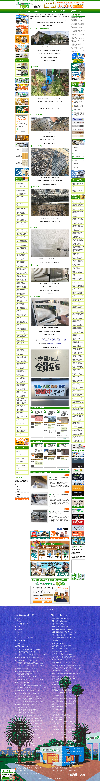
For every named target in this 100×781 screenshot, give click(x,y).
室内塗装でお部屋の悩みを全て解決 (58, 653)
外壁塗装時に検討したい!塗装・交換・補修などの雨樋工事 (62, 684)
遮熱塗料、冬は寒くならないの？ (58, 754)
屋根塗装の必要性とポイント (57, 642)
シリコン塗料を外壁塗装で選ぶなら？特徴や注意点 (22, 248)
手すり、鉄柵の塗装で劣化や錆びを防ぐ (21, 368)
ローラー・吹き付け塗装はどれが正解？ (77, 346)
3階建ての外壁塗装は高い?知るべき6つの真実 (78, 247)
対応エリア (19, 634)
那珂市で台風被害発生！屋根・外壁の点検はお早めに (77, 28)
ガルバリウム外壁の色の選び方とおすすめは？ (25, 688)
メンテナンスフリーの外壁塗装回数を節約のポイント (78, 258)
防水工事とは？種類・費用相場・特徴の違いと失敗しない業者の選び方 (30, 735)
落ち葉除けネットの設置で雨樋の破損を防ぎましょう (62, 687)
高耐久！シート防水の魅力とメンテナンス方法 (21, 403)
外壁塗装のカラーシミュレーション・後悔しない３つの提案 (28, 657)
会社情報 (18, 632)
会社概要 (80, 11)
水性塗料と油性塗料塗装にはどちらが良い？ (78, 328)
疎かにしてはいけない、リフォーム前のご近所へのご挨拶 (27, 666)
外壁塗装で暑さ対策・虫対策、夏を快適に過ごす (61, 714)
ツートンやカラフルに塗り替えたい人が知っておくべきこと (79, 114)
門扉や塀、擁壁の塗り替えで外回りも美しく (60, 651)
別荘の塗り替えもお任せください (78, 191)
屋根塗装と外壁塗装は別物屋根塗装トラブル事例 (22, 287)
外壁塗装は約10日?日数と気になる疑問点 (77, 237)
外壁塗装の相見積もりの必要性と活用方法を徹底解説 (26, 709)
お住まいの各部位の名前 (21, 226)
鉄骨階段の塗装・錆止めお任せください (21, 364)
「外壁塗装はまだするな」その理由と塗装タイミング (22, 204)
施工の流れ (54, 11)
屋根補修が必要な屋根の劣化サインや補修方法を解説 (62, 689)
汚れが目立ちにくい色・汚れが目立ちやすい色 (79, 106)
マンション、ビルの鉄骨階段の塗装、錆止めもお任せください (63, 692)
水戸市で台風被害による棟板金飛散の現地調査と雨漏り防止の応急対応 (77, 25)
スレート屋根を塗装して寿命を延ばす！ (59, 707)
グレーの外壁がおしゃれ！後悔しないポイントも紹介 (78, 402)
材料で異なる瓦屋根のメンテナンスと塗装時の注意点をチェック (64, 671)
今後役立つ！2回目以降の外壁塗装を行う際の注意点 (61, 649)
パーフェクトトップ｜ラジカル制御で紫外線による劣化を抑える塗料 (64, 721)
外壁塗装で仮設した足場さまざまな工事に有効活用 (78, 296)
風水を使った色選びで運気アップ (78, 102)
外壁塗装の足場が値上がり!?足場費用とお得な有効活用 (62, 715)
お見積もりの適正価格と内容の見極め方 (78, 230)
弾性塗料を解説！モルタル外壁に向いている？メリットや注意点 (28, 770)
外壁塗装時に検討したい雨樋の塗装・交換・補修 (21, 318)
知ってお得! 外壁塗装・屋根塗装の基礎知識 (25, 673)
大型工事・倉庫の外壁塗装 (57, 709)
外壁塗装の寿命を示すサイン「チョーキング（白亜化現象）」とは (29, 695)
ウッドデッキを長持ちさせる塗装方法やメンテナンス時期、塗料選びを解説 (66, 695)
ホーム (19, 11)
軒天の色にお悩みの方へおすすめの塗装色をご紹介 (22, 308)
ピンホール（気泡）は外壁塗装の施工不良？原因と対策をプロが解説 (29, 702)
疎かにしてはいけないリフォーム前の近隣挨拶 (78, 240)
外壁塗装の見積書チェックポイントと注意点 (78, 226)
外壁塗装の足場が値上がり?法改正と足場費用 (78, 300)
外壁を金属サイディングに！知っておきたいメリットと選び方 (63, 662)
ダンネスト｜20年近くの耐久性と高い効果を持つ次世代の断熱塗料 (64, 740)
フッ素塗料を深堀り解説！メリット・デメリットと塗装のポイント (29, 768)
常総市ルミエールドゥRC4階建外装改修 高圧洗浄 (77, 51)
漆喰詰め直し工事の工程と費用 (77, 339)
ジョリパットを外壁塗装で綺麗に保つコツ (78, 342)
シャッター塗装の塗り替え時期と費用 (21, 378)
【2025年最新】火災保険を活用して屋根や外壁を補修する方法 (63, 637)
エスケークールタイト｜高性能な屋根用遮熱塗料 (61, 732)
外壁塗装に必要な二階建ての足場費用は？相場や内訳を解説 (63, 717)
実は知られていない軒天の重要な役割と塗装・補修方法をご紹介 (64, 678)
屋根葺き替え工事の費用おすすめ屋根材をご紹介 (21, 220)
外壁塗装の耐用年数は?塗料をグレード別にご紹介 (22, 230)
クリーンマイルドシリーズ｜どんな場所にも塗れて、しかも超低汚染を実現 (66, 743)
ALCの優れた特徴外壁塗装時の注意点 (21, 420)
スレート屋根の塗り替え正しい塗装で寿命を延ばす (22, 332)
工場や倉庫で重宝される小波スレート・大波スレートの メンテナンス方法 (30, 731)
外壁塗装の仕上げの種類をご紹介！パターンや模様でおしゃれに (28, 773)
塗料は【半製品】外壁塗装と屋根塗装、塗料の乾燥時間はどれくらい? (29, 718)
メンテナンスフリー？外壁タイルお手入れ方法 (78, 332)
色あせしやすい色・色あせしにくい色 (78, 110)
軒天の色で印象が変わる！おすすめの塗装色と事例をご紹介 (63, 679)
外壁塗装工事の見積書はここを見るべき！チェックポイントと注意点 (64, 632)
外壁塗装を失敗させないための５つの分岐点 (25, 655)
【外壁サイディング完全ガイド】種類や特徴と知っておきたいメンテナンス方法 (31, 699)
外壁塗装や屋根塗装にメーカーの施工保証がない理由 (78, 289)
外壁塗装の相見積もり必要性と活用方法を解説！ (78, 219)
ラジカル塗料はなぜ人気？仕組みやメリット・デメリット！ (28, 771)
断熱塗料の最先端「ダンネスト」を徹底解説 (78, 374)
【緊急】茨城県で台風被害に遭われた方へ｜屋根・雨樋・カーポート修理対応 (77, 44)
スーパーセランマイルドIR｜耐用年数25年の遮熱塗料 (62, 726)
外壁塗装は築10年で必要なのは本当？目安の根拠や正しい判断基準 (29, 662)
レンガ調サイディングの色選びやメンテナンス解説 (22, 266)
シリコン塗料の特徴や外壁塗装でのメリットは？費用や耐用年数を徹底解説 (66, 746)
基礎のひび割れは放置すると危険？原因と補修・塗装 (26, 753)
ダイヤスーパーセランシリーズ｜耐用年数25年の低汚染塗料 (63, 729)
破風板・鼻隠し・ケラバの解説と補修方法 (22, 301)
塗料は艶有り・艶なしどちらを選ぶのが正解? (77, 325)
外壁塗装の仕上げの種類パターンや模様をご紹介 (78, 427)
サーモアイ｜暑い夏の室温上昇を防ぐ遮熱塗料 (60, 724)
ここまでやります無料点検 (72, 11)
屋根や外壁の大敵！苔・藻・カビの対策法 (77, 356)
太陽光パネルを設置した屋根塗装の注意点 (78, 360)
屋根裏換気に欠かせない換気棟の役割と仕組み (21, 406)
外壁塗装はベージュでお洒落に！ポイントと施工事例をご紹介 (28, 765)
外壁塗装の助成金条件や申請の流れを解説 (78, 208)
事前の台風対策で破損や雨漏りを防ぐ (77, 377)
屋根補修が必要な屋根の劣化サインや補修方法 (21, 329)
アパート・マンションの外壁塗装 (58, 711)
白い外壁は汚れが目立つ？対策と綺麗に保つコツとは (78, 409)
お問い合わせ (19, 468)
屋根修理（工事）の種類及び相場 (21, 216)
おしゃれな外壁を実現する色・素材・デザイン (78, 395)
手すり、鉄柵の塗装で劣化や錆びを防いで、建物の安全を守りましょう (65, 693)
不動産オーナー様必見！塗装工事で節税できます (78, 293)
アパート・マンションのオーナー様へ (78, 187)
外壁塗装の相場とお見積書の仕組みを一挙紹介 (60, 631)
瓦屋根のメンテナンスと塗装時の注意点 (21, 353)
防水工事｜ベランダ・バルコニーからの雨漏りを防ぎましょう (63, 654)
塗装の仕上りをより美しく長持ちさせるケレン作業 (22, 280)
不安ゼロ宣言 (19, 631)
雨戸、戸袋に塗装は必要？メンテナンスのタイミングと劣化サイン (64, 701)
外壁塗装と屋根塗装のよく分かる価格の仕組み (60, 618)
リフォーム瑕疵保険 (20, 624)
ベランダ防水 (22, 74)
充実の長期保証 (19, 629)
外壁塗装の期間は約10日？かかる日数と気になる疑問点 (27, 660)
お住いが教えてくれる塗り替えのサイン (21, 194)
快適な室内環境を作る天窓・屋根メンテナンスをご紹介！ (62, 681)
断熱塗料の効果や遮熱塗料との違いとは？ (78, 370)
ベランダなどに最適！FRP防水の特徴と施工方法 (22, 396)
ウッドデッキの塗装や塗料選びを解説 (21, 371)
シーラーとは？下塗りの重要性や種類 (77, 282)
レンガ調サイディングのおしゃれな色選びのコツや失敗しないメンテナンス (30, 698)
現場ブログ (37, 14)
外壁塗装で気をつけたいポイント (21, 290)
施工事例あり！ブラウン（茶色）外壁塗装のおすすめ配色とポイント (29, 767)
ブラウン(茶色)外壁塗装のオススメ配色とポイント (78, 416)
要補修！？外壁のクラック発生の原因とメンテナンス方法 (27, 696)
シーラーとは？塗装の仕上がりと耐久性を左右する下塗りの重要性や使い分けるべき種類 (68, 764)
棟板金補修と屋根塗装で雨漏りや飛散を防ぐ (21, 385)
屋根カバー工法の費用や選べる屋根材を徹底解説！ (61, 646)
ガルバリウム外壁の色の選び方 (77, 265)
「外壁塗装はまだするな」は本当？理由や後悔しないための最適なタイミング (31, 663)
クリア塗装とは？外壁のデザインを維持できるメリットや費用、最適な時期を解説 (67, 751)
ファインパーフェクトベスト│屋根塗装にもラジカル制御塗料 (63, 723)
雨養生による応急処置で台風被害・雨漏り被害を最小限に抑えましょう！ (30, 751)
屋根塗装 (22, 67)
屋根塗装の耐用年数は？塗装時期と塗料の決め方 (78, 391)
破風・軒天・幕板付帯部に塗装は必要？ (21, 297)
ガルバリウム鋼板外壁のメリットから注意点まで (78, 261)
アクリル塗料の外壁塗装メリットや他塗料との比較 (22, 241)
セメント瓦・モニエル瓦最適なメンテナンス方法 (21, 357)
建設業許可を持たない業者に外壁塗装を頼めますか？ (26, 637)
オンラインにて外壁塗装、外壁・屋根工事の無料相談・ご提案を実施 (64, 656)
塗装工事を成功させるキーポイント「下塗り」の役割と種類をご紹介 (64, 765)
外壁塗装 (22, 64)
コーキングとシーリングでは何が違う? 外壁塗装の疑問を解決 (28, 721)
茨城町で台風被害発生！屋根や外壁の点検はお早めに (77, 18)
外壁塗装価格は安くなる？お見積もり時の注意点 (22, 213)
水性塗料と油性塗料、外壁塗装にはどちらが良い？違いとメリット (64, 760)
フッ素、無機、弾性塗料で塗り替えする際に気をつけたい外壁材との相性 (30, 729)
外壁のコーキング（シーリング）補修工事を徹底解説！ (62, 660)
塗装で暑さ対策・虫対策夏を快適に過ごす (21, 255)
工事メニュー (46, 11)
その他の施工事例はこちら (64, 438)
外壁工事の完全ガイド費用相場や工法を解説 (21, 209)
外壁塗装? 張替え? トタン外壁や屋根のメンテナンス (61, 664)
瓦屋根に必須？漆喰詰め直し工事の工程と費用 (60, 670)
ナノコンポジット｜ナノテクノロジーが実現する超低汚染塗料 (63, 735)
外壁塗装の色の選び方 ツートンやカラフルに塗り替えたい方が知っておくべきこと (32, 654)
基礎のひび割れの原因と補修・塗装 (76, 384)
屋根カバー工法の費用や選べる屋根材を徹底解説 (21, 223)
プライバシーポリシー (21, 465)
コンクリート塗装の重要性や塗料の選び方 (21, 382)
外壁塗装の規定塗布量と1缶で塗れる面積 (78, 349)
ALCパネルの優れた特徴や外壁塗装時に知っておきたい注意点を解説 (29, 723)
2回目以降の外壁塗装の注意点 (76, 268)
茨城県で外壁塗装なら (21, 458)
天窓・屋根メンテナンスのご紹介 (21, 311)
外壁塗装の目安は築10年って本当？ (20, 197)
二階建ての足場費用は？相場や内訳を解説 (78, 303)
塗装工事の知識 (20, 183)
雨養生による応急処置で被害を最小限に (78, 381)
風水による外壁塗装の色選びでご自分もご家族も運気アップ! (28, 659)
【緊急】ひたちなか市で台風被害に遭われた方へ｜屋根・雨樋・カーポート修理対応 (77, 36)
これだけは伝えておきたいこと (22, 623)
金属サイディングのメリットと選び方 (21, 343)
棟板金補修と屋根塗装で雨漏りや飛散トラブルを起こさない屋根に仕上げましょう (32, 732)
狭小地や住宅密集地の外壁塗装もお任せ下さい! (22, 339)
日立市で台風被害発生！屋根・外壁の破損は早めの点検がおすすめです (77, 32)
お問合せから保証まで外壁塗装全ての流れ (60, 621)
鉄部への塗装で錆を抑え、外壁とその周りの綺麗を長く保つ (63, 690)
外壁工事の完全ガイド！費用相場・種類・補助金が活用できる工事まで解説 (30, 665)
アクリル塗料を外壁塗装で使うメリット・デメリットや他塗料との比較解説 (66, 748)
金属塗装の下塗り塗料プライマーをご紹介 (77, 279)
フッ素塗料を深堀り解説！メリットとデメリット (78, 420)
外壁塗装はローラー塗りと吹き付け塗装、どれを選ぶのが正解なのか (29, 720)
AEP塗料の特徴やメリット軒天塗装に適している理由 (78, 441)
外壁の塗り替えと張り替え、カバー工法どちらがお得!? (27, 680)
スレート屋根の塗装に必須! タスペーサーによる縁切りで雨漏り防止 (29, 715)
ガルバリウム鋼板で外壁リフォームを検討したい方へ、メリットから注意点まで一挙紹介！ (33, 687)
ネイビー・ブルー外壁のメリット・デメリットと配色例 (27, 759)
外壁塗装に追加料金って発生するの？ (77, 216)
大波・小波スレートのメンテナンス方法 (21, 434)
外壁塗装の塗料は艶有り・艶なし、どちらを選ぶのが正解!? (63, 759)
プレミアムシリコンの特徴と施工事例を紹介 (77, 430)
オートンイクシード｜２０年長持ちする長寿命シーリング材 (63, 745)
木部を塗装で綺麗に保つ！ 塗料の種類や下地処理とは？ (27, 745)
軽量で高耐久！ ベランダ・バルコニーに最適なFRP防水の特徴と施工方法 (30, 737)
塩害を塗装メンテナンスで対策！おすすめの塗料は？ (26, 743)
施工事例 (28, 11)
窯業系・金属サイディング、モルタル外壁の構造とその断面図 (28, 726)
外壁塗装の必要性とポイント (57, 640)
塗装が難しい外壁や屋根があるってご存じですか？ (78, 314)
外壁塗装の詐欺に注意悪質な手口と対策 (77, 233)
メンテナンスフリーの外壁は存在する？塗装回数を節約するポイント (29, 685)
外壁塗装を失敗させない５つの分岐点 (78, 212)
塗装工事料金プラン (63, 11)
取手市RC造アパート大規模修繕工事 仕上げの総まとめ (77, 48)
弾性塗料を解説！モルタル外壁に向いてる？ (78, 423)
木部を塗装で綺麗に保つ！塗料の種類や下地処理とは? (78, 363)
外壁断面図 (19, 427)
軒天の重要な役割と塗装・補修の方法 (21, 304)
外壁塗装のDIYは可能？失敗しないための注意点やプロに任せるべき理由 (30, 679)
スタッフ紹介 (19, 454)
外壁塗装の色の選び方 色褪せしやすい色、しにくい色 (26, 651)
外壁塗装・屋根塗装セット (22, 71)
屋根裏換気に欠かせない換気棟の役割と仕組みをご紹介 (27, 742)
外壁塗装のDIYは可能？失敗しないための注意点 (78, 310)
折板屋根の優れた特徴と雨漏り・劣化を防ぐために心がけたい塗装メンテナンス (66, 665)
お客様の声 (37, 11)
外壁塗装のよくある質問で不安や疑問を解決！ (78, 205)
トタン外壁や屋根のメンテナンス (21, 346)
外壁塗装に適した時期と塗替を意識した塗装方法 (21, 234)
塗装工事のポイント (21, 190)
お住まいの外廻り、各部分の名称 (23, 682)
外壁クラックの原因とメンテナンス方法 (21, 262)
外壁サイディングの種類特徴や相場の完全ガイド (21, 269)
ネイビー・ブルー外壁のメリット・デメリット (78, 398)
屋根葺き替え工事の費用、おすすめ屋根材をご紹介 (61, 645)
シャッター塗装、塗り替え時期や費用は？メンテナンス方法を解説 (64, 698)
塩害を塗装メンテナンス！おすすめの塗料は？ (22, 410)
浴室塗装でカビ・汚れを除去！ (21, 375)
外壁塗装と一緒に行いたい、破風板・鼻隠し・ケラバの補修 (63, 676)
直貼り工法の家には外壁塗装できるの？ (77, 321)
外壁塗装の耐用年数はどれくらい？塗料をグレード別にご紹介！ (28, 690)
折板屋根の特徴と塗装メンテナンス (20, 350)
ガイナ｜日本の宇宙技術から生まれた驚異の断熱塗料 (62, 742)
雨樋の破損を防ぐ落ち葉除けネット (20, 325)
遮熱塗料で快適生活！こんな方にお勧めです (60, 734)
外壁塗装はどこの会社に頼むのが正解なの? (25, 717)
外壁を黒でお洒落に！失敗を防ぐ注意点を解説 (78, 405)
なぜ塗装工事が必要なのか (22, 186)
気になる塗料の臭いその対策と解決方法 (77, 244)
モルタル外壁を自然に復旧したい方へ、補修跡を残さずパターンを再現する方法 (31, 701)
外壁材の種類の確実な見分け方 (76, 254)
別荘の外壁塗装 (55, 712)
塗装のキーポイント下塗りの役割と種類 (77, 275)
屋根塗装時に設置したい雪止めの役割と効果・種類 (22, 322)
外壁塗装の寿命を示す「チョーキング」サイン (21, 259)
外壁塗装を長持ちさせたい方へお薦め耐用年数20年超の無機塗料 (64, 762)
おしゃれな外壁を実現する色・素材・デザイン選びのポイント (28, 757)
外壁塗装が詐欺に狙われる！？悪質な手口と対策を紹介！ (27, 710)
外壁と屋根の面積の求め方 (22, 423)
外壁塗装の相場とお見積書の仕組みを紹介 (78, 223)
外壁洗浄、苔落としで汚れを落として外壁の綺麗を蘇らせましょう (64, 703)
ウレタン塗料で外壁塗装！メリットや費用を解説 (22, 244)
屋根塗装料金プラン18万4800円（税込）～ (60, 626)
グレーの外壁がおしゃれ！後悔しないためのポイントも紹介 (28, 760)
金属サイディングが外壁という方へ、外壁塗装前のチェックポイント (64, 771)
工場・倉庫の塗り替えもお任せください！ (78, 184)
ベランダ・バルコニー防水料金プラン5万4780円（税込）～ (63, 629)
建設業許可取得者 (20, 461)
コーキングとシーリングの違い (22, 417)
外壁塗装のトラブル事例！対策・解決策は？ (78, 388)
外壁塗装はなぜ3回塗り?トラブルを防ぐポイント (22, 294)
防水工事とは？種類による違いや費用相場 (22, 392)
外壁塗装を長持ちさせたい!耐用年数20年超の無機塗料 (78, 286)
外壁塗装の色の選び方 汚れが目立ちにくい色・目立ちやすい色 (28, 652)
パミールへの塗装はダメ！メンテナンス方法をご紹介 (78, 367)
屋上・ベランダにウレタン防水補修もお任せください (22, 399)
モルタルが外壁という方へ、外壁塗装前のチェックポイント (63, 768)
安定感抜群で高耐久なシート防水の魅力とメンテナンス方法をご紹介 (29, 740)
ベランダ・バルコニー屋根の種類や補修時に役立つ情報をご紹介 (28, 734)
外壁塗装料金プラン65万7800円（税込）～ (60, 624)
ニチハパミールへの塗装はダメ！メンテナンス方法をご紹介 (28, 746)
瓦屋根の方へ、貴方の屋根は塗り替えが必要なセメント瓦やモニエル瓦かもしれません (68, 673)
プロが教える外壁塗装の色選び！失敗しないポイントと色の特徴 (28, 649)
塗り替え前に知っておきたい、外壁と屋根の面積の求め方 (27, 724)
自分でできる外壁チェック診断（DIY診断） (25, 677)
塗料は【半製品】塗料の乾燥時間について (21, 413)
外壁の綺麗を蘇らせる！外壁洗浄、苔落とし (78, 353)
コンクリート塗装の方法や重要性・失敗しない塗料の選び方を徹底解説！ (65, 700)
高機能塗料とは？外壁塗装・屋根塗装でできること (22, 283)
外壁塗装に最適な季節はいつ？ (21, 237)
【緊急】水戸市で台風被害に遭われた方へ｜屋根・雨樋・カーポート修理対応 (77, 40)
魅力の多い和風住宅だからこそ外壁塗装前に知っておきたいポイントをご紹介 (66, 668)
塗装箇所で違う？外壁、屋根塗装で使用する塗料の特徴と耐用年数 (64, 756)
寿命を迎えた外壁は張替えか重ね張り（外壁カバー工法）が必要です (64, 648)
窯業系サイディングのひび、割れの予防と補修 (78, 318)
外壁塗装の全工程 (20, 200)
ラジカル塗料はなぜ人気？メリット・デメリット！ (78, 437)
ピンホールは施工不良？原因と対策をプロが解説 (21, 276)
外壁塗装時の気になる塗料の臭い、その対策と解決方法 (27, 668)
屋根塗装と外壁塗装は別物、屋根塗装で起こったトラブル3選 (28, 713)
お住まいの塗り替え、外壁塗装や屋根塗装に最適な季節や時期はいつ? (29, 693)
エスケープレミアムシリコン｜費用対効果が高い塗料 (62, 731)
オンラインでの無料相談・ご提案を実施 (78, 201)
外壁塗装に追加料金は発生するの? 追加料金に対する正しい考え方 (64, 659)
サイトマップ (19, 472)
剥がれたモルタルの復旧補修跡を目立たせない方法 (22, 273)
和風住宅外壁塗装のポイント (77, 335)
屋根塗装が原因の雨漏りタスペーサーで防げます (21, 336)
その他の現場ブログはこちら (63, 525)
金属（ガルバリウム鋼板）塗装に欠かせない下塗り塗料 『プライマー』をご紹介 (67, 767)
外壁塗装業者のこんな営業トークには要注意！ (78, 307)
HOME (32, 14)
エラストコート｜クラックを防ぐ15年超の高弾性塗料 (62, 737)
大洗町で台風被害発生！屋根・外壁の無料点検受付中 (77, 21)
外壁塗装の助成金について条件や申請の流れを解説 (61, 657)
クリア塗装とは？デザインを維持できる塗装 (22, 251)
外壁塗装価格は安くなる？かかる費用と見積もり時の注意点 (63, 634)
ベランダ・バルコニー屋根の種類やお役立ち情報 (22, 389)
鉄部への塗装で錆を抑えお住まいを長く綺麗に (21, 361)
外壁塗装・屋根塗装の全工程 (57, 623)
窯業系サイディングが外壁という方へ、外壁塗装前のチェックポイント (65, 770)
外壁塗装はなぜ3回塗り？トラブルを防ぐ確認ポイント (27, 707)
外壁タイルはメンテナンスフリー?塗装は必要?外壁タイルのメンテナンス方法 (66, 667)
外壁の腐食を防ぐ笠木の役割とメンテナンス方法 (22, 315)
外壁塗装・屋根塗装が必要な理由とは (24, 674)
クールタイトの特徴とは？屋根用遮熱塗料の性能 (78, 434)
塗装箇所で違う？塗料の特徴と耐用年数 (77, 272)
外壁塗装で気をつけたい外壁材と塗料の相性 (21, 431)
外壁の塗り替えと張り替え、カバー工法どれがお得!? (78, 250)
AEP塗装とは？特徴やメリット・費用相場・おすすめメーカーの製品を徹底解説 (66, 753)
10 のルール (19, 626)
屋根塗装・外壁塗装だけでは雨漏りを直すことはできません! (28, 671)
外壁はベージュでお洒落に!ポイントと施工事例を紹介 (78, 412)
